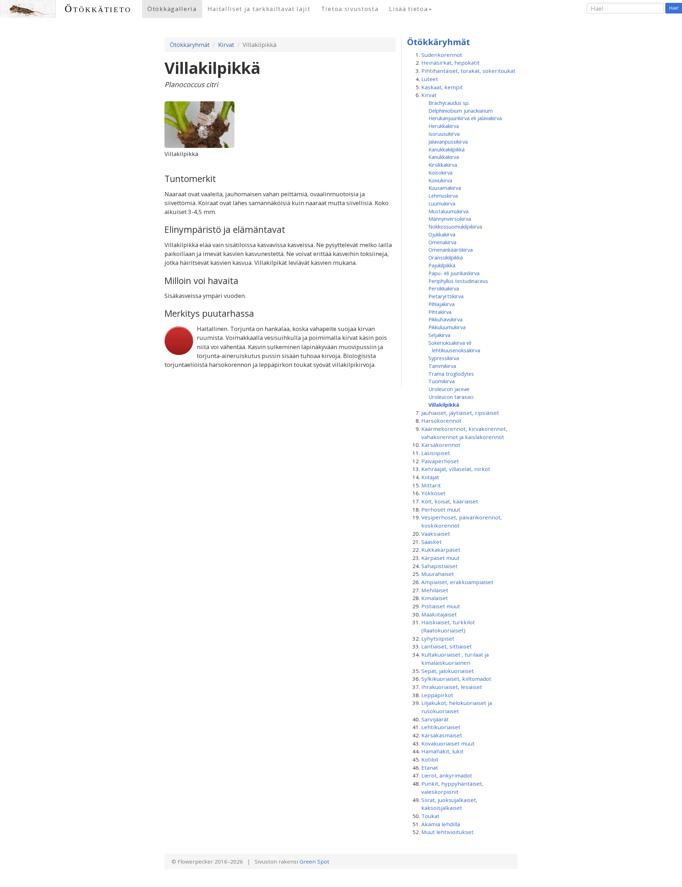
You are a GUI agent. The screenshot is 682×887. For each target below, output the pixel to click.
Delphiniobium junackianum (460, 110)
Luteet (429, 78)
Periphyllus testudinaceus (458, 280)
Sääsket (431, 541)
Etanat (429, 767)
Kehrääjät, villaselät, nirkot (455, 468)
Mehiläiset (434, 590)
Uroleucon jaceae (449, 388)
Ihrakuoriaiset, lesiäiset (451, 686)
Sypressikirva (443, 358)
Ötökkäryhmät (190, 45)
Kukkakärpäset (440, 549)
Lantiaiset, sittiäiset (446, 646)
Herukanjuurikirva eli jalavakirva (465, 118)
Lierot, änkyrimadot (446, 775)
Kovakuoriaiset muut (448, 743)
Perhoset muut (440, 509)
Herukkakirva (443, 125)
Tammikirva (442, 365)
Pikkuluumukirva (447, 327)
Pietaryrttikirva (446, 296)
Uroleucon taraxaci (450, 396)
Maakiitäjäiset (439, 614)
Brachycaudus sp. (449, 102)
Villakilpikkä (443, 404)
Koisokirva (440, 172)
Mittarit (431, 485)
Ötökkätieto (98, 8)
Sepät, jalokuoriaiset (447, 670)
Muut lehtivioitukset (447, 831)
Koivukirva (440, 180)
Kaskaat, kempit (442, 87)
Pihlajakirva (441, 304)
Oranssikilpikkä (445, 257)
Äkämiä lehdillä (440, 824)
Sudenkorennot (441, 54)
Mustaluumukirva (448, 211)
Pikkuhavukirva (445, 319)
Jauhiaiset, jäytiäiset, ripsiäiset (460, 412)
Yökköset (433, 493)
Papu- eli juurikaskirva (454, 273)
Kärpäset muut (440, 557)
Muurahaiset (437, 573)
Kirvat (226, 45)
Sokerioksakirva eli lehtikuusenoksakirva (454, 346)
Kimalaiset (434, 598)
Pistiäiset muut (440, 606)
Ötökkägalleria (172, 9)
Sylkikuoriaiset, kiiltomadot (456, 678)
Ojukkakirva (441, 234)
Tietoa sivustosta (350, 9)
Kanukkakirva (443, 156)
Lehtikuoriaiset (440, 727)
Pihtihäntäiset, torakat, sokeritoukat (468, 70)
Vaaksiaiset (435, 533)
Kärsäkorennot (440, 444)
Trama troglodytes (451, 373)
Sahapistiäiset (439, 566)
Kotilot (429, 759)
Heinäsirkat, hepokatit (450, 62)
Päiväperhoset (440, 461)
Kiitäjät (430, 477)
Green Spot (314, 861)
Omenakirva (442, 242)
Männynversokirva (449, 218)
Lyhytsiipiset (437, 638)
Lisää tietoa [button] (408, 9)
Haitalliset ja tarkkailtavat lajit (258, 9)
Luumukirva (441, 203)
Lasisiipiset (435, 452)
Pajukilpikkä (441, 265)
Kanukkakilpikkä (446, 149)
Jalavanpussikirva (448, 141)
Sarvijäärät (435, 719)
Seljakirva (439, 334)
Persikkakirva (443, 288)
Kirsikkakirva (442, 164)
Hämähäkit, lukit (442, 751)
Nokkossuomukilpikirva (455, 226)
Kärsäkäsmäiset (441, 735)
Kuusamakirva (444, 187)
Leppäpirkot (437, 695)
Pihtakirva (439, 311)
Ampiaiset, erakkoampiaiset (457, 582)
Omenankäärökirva (450, 249)
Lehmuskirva (443, 195)
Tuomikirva (441, 381)
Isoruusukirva (444, 133)
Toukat (430, 815)
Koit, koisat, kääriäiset (449, 501)
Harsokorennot (441, 420)
